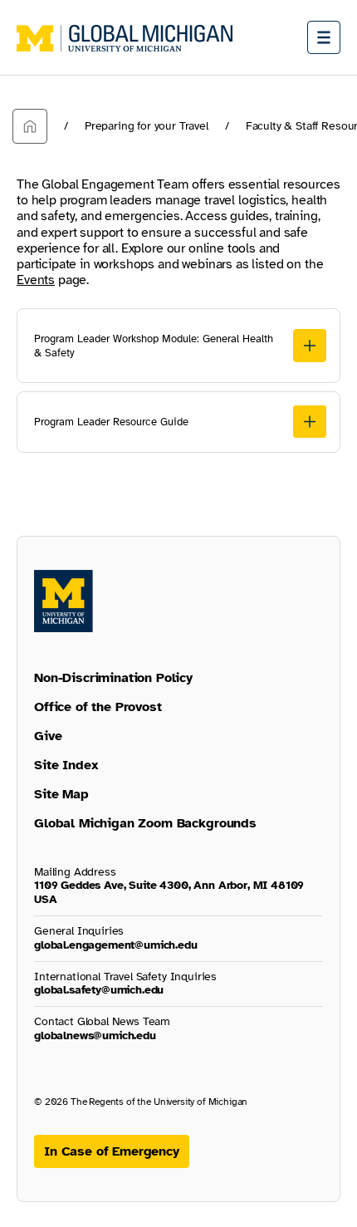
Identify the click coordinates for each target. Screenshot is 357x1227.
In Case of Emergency (111, 1151)
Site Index (66, 765)
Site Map (61, 794)
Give (47, 736)
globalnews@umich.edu (95, 1035)
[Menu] (323, 37)
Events (36, 280)
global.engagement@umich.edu (116, 945)
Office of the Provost (98, 707)
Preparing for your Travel (146, 126)
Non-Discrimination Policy (113, 678)
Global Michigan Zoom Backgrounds (145, 823)
